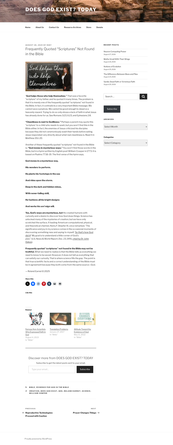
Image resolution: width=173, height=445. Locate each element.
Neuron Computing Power (115, 51)
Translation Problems (59, 329)
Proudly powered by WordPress (38, 439)
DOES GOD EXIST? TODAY (61, 9)
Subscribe (85, 369)
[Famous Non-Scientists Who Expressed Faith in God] (36, 319)
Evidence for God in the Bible (52, 387)
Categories (109, 137)
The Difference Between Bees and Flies (121, 74)
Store (88, 27)
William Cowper (38, 393)
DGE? (49, 45)
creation (34, 391)
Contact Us (54, 27)
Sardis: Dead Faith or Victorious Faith (119, 81)
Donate (99, 27)
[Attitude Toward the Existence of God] (85, 319)
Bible (32, 387)
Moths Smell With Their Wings (117, 59)
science (86, 391)
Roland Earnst (72, 391)
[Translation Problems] (60, 319)
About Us (40, 27)
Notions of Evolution (112, 66)
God (61, 391)
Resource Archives (72, 27)
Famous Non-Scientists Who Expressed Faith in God (35, 332)
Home (27, 27)
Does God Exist (49, 391)
